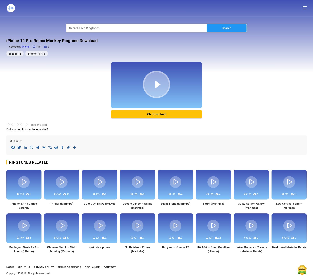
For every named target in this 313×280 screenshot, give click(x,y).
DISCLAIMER (92, 267)
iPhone (26, 46)
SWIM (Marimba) (213, 203)
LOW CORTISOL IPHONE (99, 203)
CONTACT (109, 267)
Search (226, 28)
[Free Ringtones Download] (10, 8)
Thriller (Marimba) (61, 203)
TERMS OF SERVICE (69, 267)
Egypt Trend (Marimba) (175, 203)
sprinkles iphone (99, 247)
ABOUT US (23, 267)
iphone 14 (15, 53)
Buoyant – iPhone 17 (175, 247)
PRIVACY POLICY (44, 267)
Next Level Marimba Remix (289, 247)
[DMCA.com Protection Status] (302, 270)
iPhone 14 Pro (36, 53)
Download (159, 114)
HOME (10, 267)
